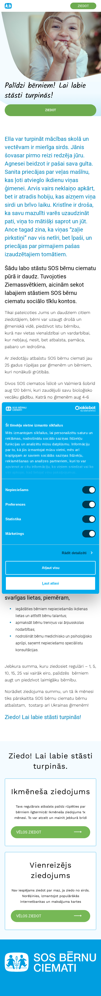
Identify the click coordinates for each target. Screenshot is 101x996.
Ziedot (83, 6)
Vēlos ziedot (29, 832)
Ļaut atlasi (50, 583)
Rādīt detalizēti (74, 553)
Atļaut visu (50, 568)
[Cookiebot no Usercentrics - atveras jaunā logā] (75, 409)
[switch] (89, 504)
